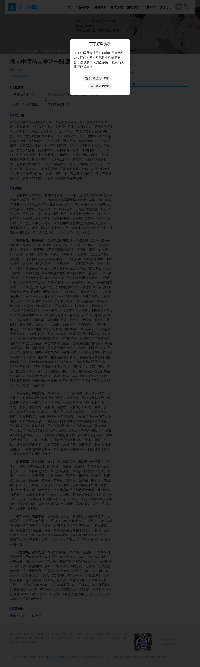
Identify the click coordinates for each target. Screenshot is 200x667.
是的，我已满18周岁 (97, 78)
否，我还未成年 (100, 86)
